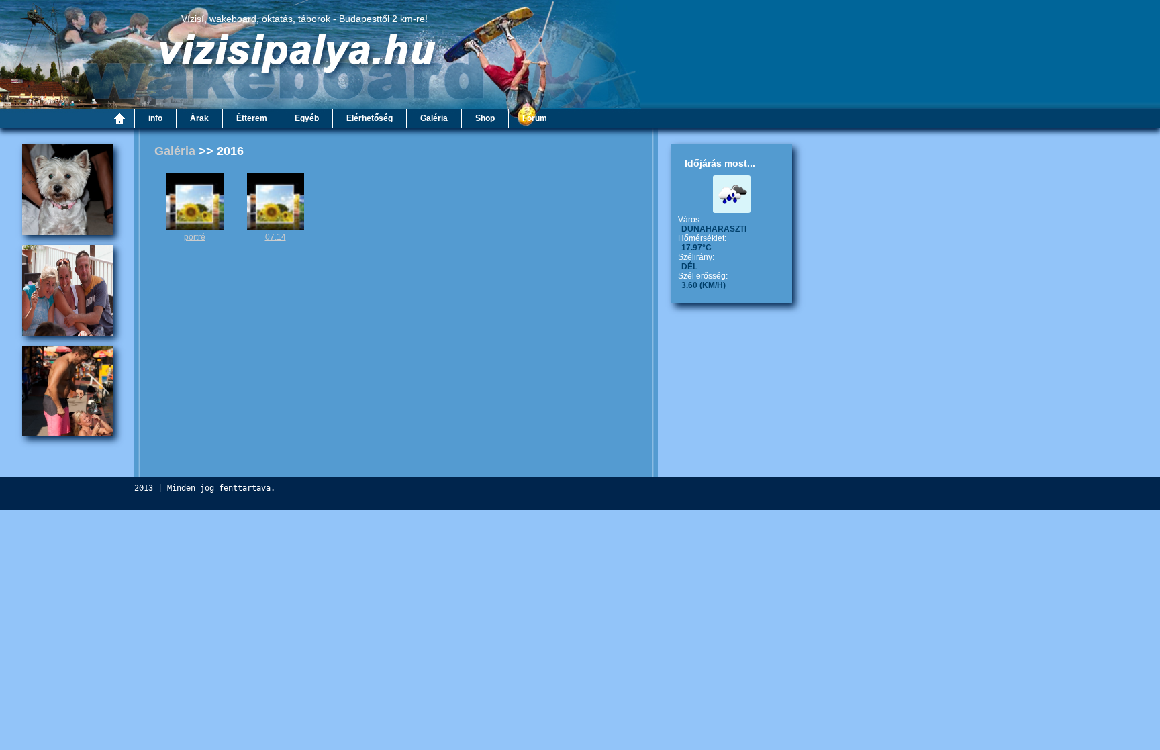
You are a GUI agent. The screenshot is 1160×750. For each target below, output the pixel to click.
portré (194, 237)
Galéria (174, 151)
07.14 (275, 237)
